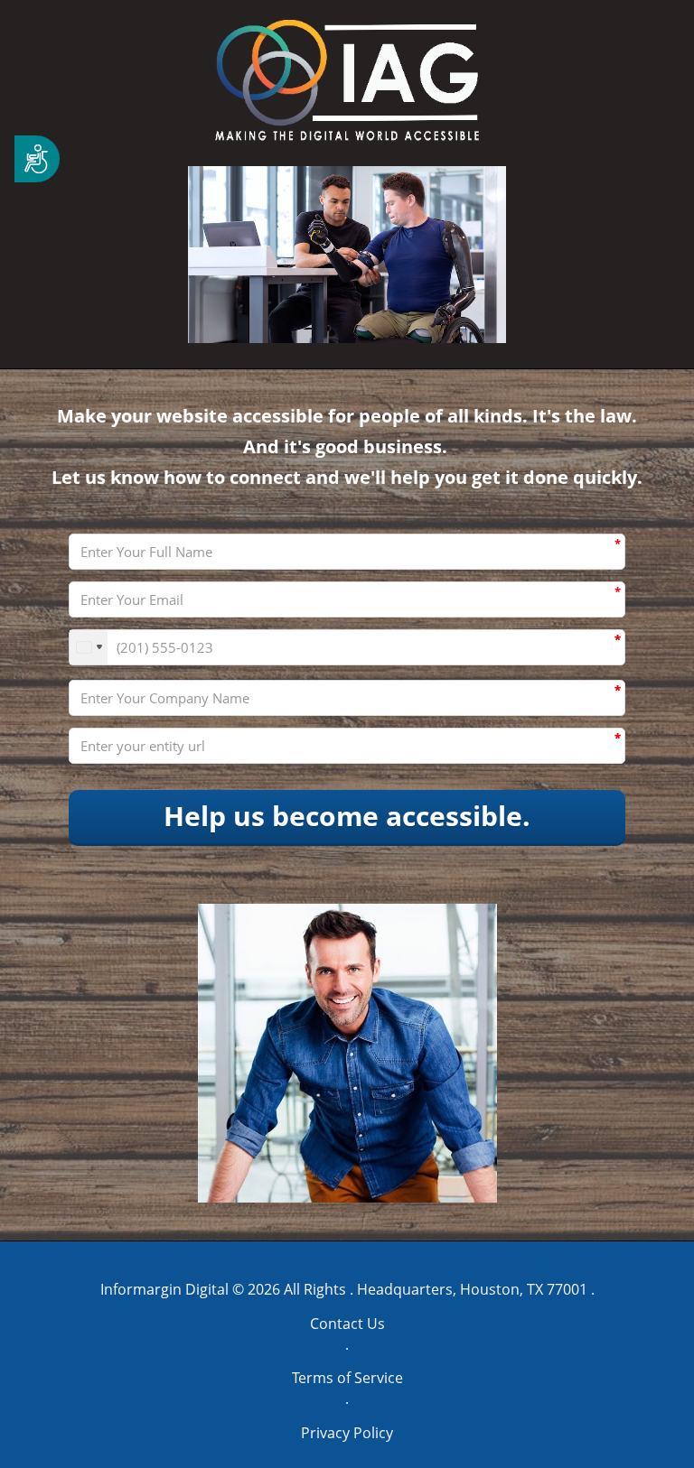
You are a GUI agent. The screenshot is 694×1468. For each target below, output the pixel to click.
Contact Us (347, 1323)
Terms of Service (347, 1378)
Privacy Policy (347, 1433)
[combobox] (89, 647)
